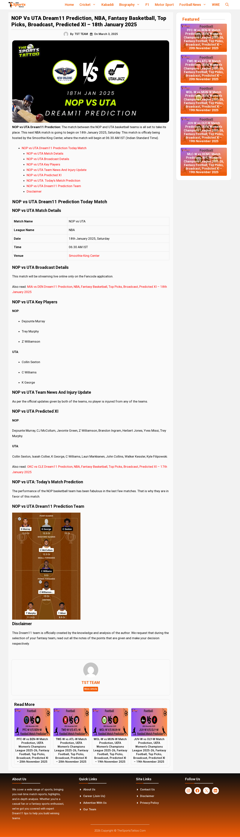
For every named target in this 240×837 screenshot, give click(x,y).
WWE (216, 5)
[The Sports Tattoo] (17, 4)
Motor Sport (164, 5)
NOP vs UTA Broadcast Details (48, 159)
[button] (227, 4)
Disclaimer (34, 191)
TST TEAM (81, 34)
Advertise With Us (94, 803)
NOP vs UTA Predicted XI (44, 175)
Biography (127, 5)
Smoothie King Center (84, 256)
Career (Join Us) (94, 796)
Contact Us (147, 789)
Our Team (89, 809)
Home (69, 5)
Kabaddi (107, 5)
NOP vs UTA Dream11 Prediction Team (54, 186)
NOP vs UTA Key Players (43, 164)
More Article (90, 689)
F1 (147, 5)
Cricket (85, 5)
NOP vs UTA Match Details (45, 153)
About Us (89, 789)
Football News (190, 5)
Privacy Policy (149, 803)
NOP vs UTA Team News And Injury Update (56, 170)
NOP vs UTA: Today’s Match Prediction (53, 180)
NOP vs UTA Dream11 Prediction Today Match (54, 148)
